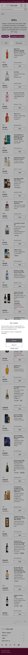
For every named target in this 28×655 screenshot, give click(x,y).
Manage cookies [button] (14, 348)
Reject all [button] (14, 345)
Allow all (14, 340)
